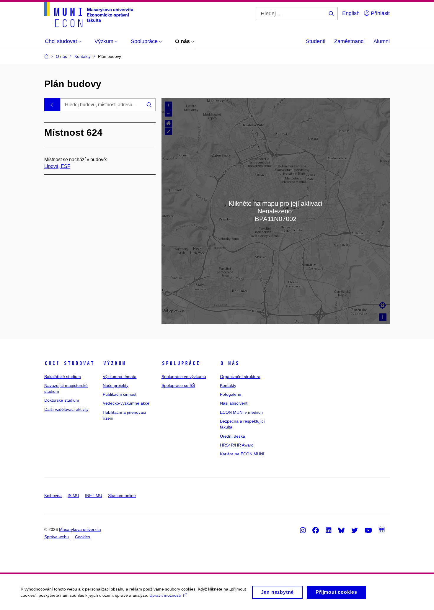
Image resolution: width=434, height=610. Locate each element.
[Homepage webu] (88, 14)
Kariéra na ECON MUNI (242, 454)
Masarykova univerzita (80, 529)
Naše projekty (115, 385)
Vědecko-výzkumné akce (126, 403)
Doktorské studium (61, 400)
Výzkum (114, 363)
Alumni (381, 41)
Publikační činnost (119, 394)
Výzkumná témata (119, 376)
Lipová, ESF (57, 166)
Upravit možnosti (165, 595)
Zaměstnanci (349, 41)
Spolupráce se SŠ (178, 385)
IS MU (73, 495)
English (351, 13)
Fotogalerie (230, 394)
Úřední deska (232, 436)
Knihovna (53, 495)
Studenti (315, 41)
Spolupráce (180, 363)
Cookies (82, 536)
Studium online (122, 495)
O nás (229, 363)
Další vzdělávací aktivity (66, 409)
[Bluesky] (341, 530)
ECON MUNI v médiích (241, 412)
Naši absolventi (234, 403)
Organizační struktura (240, 376)
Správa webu (56, 536)
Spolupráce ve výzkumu (183, 376)
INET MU (93, 495)
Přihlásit (379, 13)
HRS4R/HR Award (237, 445)
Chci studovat (69, 363)
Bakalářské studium (62, 376)
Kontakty (228, 385)
